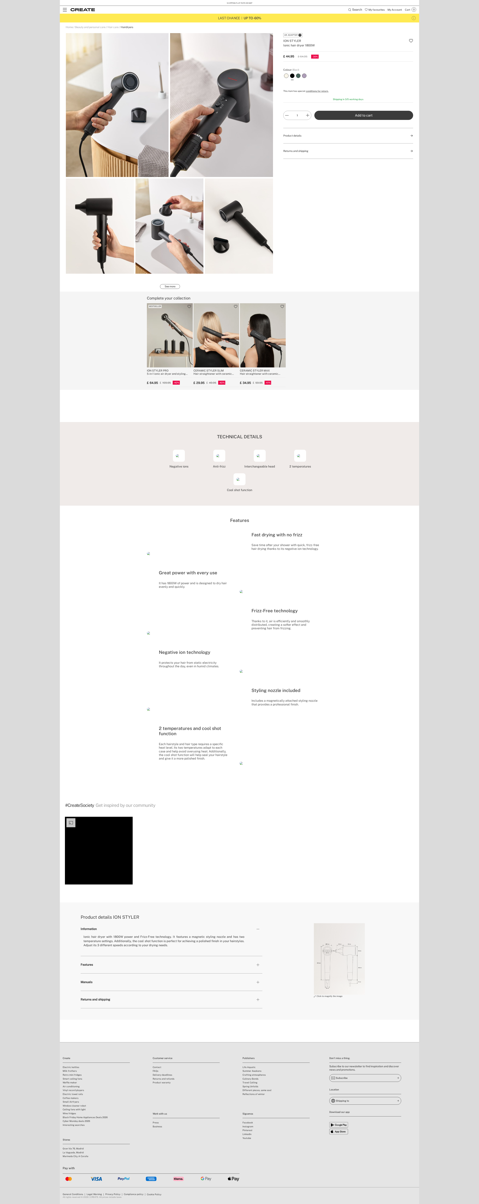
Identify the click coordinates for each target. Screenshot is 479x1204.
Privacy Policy (112, 1194)
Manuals (86, 982)
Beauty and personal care (90, 27)
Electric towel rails (73, 1094)
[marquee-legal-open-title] (413, 18)
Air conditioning (71, 1086)
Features (87, 964)
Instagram (247, 1126)
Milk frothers (70, 1071)
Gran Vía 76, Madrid (73, 1148)
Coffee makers (70, 1098)
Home (69, 27)
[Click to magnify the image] (339, 959)
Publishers (248, 1058)
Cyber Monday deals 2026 (76, 1121)
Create (66, 1058)
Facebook (247, 1122)
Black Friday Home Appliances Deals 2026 (85, 1117)
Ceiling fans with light (74, 1109)
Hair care (113, 27)
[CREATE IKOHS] (83, 9)
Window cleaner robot (74, 1105)
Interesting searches (74, 1125)
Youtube (246, 1138)
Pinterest (247, 1130)
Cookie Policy (154, 1194)
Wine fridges (69, 1113)
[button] (99, 850)
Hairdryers (127, 27)
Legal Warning (94, 1194)
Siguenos (247, 1113)
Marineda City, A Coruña (75, 1156)
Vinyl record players (73, 1090)
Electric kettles (71, 1067)
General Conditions (73, 1194)
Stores (66, 1139)
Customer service (162, 1058)
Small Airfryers (71, 1102)
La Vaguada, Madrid (73, 1152)
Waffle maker (70, 1082)
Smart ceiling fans (72, 1079)
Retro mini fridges (72, 1075)
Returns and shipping (95, 999)
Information (89, 929)
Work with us (160, 1113)
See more (170, 286)
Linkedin (246, 1134)
